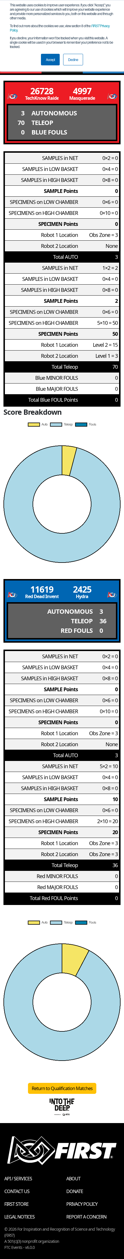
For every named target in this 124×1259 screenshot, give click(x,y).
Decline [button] (73, 59)
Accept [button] (50, 59)
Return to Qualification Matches (62, 1088)
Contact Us (16, 1191)
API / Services (18, 1178)
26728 (41, 91)
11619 (41, 589)
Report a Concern (86, 1217)
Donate (74, 1191)
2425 (82, 589)
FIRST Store (16, 1204)
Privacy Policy (81, 1204)
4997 (82, 91)
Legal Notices (19, 1217)
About (73, 1178)
